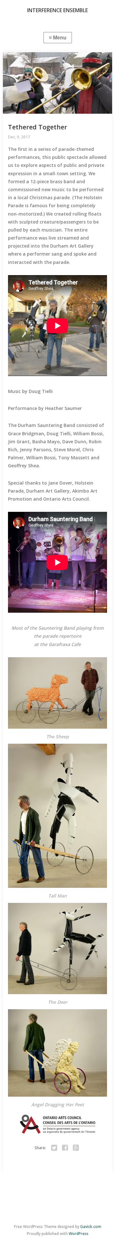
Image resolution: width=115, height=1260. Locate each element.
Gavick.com (90, 1226)
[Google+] (76, 1148)
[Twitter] (54, 1148)
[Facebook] (65, 1148)
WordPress (78, 1233)
